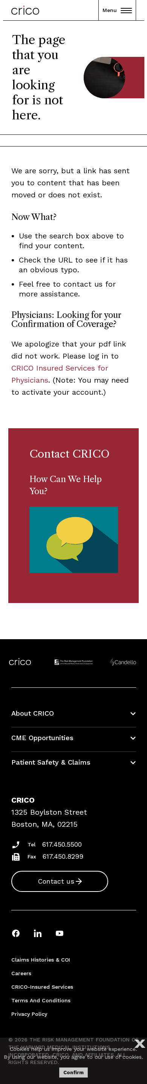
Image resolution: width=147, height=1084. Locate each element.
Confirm (73, 1072)
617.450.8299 (63, 856)
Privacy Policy (29, 1014)
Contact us (56, 881)
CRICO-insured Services (42, 987)
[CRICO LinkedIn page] (37, 933)
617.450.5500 (62, 844)
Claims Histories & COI (40, 960)
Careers (21, 973)
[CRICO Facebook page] (15, 933)
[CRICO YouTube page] (59, 933)
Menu (110, 10)
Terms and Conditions (40, 1000)
